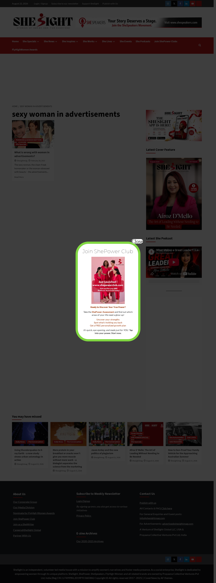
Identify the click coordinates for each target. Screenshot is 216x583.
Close (137, 241)
